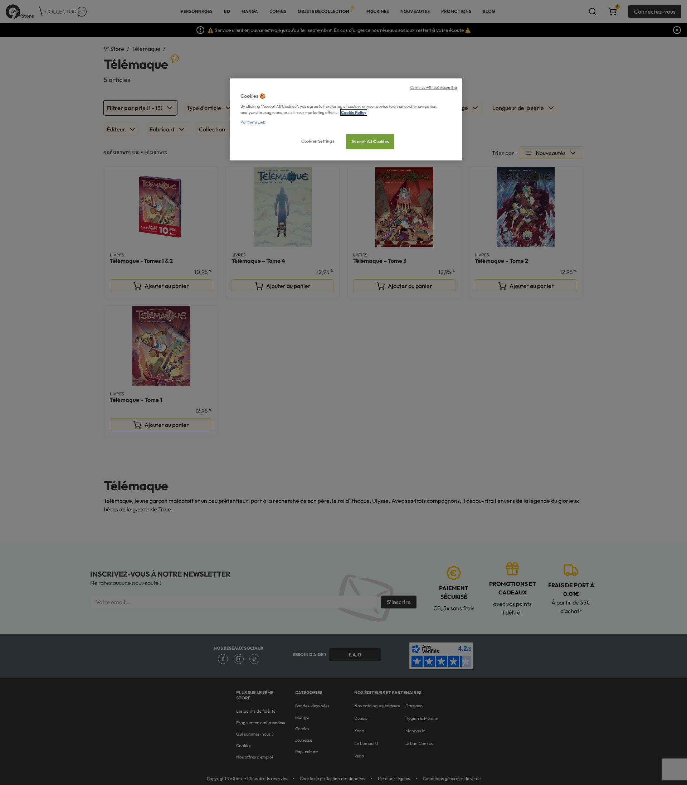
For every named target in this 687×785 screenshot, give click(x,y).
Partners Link (252, 122)
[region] (346, 119)
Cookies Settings (317, 141)
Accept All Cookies (370, 141)
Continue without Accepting (433, 87)
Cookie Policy (353, 112)
